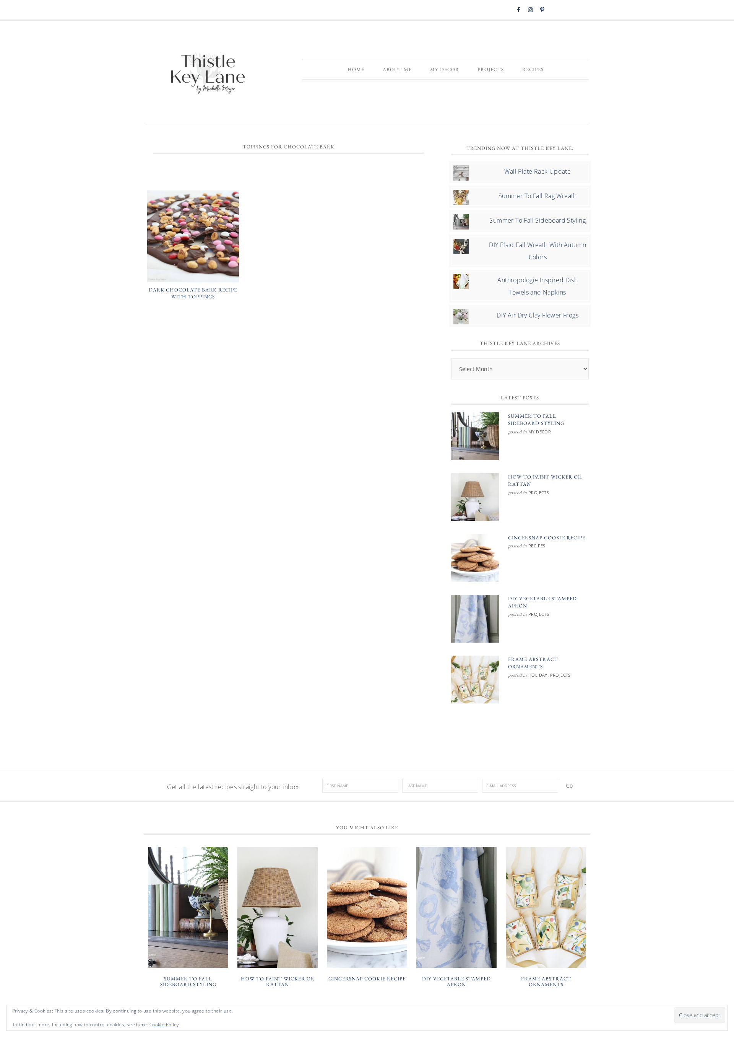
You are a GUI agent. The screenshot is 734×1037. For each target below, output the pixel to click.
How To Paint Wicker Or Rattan (278, 981)
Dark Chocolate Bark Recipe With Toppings (193, 293)
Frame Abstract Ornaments (546, 981)
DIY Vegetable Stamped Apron (456, 981)
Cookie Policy (164, 1024)
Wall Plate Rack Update (537, 171)
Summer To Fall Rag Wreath (538, 196)
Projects (538, 492)
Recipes (537, 546)
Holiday (537, 675)
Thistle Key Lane (208, 74)
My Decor (539, 432)
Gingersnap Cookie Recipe (546, 537)
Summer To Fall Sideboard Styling (537, 220)
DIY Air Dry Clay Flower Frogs (537, 315)
